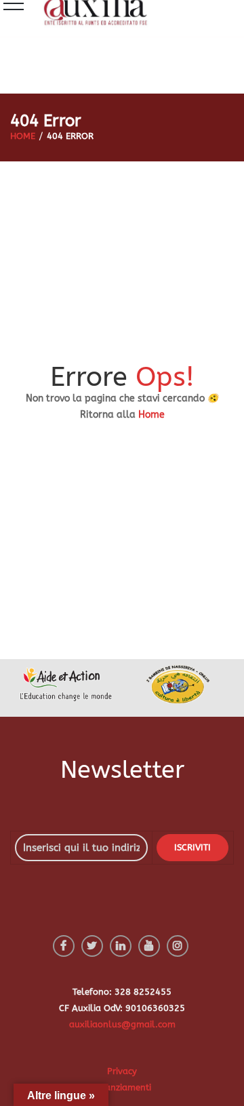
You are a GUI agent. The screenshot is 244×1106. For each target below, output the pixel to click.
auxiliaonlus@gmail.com (122, 1024)
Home (151, 414)
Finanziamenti (122, 1087)
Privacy (122, 1071)
